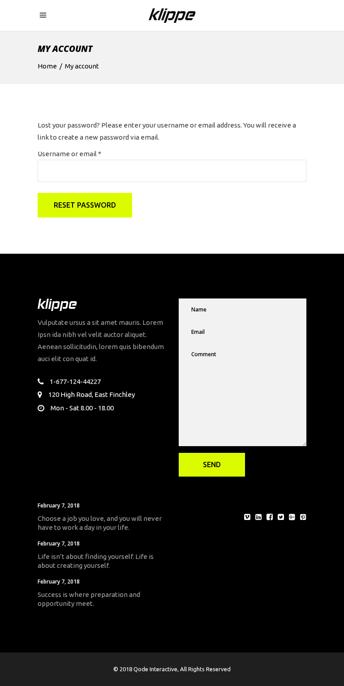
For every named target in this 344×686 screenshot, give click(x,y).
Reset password (85, 205)
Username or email (69, 154)
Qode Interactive (155, 669)
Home (47, 66)
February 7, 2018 (59, 505)
